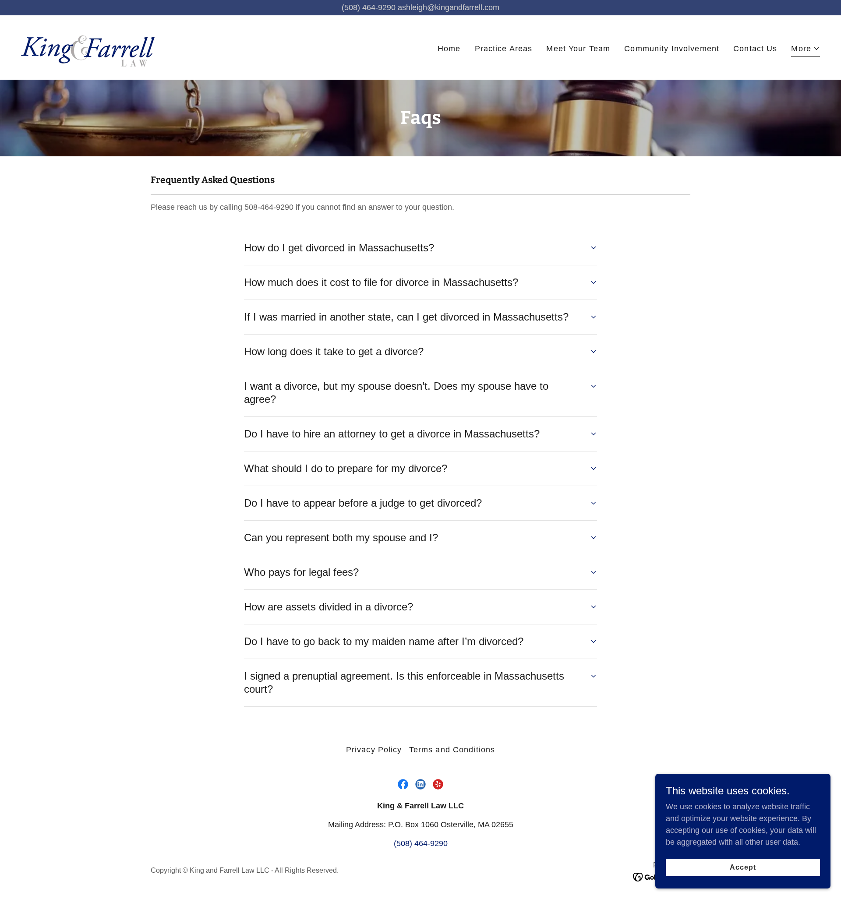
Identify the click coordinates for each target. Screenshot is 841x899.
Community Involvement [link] (671, 48)
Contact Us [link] (755, 48)
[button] (805, 50)
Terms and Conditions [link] (452, 749)
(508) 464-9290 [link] (421, 843)
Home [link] (449, 48)
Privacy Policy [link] (374, 749)
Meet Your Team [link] (578, 48)
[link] (93, 46)
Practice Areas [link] (504, 48)
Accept (743, 867)
